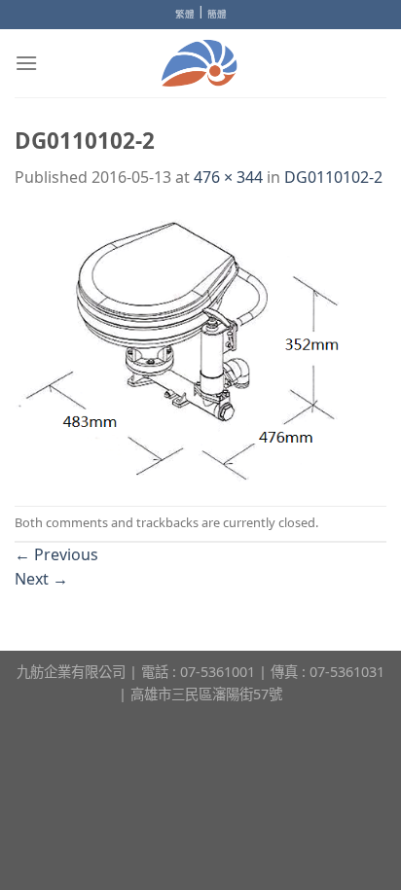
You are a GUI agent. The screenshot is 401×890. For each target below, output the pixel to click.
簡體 (217, 14)
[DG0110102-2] (200, 346)
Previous (56, 554)
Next (41, 578)
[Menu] (26, 63)
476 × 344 (228, 177)
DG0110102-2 (333, 177)
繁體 (185, 14)
